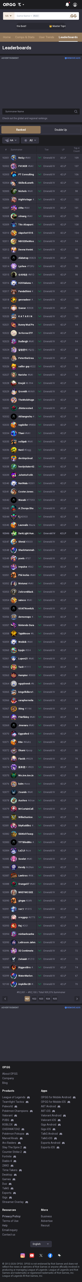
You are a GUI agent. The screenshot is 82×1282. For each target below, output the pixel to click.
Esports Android (50, 1142)
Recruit (45, 1225)
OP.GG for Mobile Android (56, 1097)
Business (46, 1216)
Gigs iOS (46, 1129)
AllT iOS (46, 1110)
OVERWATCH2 (11, 1129)
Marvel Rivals (10, 1138)
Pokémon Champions (15, 1110)
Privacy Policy (11, 1216)
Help (5, 1225)
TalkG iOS (46, 1138)
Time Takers (9, 1170)
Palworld (7, 1106)
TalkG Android (49, 1133)
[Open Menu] (75, 4)
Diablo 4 (7, 1160)
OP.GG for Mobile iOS (53, 1101)
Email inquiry (10, 1230)
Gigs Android (48, 1124)
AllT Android (48, 1106)
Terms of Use (10, 1220)
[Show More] (21, 4)
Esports (6, 1192)
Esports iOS (48, 1147)
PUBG (5, 1120)
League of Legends (13, 1097)
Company (8, 1078)
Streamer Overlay (13, 1201)
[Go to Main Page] (9, 4)
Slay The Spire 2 (12, 1147)
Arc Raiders (9, 1142)
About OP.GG (10, 1073)
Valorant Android (51, 1115)
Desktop (7, 1174)
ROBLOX (7, 1124)
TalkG (5, 1188)
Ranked (21, 129)
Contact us (8, 1234)
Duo (4, 1183)
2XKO (5, 1165)
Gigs (4, 1197)
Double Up (61, 129)
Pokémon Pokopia (13, 1133)
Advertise (47, 1220)
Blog (5, 1082)
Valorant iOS (48, 1120)
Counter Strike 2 (12, 1151)
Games (6, 1179)
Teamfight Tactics (13, 1101)
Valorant (7, 1115)
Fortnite (7, 1156)
